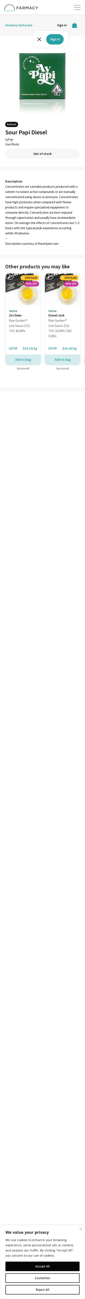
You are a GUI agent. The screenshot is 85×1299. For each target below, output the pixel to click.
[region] (42, 1262)
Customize (42, 1278)
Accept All (42, 1266)
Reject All (42, 1290)
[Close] (80, 1228)
